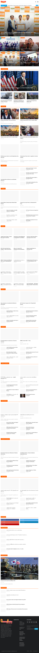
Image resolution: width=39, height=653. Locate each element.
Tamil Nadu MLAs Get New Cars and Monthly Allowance (8, 180)
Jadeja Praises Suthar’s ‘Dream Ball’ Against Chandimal (6, 237)
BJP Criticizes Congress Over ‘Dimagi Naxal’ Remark (28, 304)
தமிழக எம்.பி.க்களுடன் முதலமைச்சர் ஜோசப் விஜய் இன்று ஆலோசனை (12, 503)
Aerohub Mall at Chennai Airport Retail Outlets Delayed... (9, 203)
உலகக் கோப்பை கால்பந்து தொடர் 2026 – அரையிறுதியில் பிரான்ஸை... (6, 284)
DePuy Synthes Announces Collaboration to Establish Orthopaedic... (30, 428)
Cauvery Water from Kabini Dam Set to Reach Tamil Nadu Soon (32, 503)
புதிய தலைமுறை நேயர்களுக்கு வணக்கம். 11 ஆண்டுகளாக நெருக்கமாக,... (16, 534)
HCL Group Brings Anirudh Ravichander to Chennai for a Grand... (12, 471)
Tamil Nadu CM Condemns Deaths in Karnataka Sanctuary (31, 178)
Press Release (4, 400)
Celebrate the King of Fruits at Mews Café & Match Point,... (31, 466)
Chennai (3, 188)
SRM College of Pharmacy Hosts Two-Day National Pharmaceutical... (12, 428)
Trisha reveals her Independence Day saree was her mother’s (32, 183)
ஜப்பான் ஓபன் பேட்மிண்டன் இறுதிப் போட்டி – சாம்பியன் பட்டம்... (32, 272)
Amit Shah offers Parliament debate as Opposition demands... (32, 311)
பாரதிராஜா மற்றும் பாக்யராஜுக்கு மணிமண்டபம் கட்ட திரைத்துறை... (11, 508)
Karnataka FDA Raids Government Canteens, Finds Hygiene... (29, 138)
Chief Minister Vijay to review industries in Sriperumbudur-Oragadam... (32, 215)
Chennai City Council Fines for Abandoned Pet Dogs (28, 203)
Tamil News (4, 476)
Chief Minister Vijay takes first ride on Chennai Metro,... (32, 220)
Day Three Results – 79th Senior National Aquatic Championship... (32, 284)
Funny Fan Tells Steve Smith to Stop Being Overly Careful (32, 237)
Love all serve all (5, 363)
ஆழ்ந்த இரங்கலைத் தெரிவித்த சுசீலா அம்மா (27, 414)
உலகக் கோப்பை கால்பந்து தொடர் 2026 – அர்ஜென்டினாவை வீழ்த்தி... (6, 272)
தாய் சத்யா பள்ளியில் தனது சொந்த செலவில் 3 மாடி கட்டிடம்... (32, 385)
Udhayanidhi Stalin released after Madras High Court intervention (31, 321)
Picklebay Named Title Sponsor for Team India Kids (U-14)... (32, 261)
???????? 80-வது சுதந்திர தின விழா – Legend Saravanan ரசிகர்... (8, 378)
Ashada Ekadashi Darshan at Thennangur (30, 395)
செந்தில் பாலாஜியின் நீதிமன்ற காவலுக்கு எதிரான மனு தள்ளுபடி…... (15, 539)
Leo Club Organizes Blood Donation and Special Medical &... (12, 385)
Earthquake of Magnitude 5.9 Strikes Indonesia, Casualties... (19, 101)
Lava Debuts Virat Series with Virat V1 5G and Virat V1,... (31, 357)
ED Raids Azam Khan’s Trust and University (15, 5)
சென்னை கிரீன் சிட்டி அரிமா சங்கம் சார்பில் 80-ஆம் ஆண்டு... (28, 378)
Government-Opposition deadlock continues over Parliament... (31, 316)
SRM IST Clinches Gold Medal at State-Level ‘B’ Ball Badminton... (6, 261)
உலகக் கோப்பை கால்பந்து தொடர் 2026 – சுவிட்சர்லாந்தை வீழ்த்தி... (19, 284)
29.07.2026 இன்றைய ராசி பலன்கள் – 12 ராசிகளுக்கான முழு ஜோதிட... (12, 395)
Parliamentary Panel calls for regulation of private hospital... (29, 157)
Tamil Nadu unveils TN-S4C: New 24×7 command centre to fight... (32, 173)
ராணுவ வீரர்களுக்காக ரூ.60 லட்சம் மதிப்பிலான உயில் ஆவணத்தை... (31, 499)
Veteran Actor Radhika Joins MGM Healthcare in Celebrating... (11, 211)
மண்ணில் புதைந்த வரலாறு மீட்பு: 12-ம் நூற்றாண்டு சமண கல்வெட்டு (9, 491)
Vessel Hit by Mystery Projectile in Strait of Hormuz (6, 101)
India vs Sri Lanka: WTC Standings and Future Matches (19, 249)
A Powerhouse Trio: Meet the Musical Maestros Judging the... (31, 433)
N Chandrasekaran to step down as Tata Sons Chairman (9, 341)
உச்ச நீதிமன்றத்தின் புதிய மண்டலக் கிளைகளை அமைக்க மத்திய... (29, 491)
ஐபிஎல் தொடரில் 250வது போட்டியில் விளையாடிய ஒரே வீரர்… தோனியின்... (16, 544)
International (4, 68)
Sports (3, 226)
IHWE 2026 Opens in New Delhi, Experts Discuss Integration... (32, 423)
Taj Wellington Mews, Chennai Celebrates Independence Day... (27, 453)
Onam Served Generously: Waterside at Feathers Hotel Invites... (9, 453)
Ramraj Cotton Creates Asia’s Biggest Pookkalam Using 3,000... (12, 423)
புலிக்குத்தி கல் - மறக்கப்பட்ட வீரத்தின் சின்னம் (31, 508)
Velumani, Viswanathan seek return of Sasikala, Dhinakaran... (12, 321)
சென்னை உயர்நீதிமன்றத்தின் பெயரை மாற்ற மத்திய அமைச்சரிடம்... (12, 316)
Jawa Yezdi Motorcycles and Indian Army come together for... (12, 348)
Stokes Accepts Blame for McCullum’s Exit (31, 249)
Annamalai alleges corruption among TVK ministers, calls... (12, 311)
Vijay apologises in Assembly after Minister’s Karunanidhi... (8, 304)
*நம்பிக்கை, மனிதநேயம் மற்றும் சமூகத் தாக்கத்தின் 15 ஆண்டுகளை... (9, 415)
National (3, 106)
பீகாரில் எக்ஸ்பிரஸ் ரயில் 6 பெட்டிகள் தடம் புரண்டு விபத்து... (14, 530)
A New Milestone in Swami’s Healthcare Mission (12, 390)
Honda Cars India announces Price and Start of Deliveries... (32, 353)
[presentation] (0, 21)
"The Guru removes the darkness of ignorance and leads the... (31, 390)
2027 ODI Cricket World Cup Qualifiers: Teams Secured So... (6, 249)
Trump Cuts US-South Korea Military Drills (32, 101)
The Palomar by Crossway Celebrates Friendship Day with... (12, 466)
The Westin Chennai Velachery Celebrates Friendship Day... (30, 461)
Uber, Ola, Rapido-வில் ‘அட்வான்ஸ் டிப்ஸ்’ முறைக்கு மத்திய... (12, 499)
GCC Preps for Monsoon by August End (32, 210)
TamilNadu (4, 165)
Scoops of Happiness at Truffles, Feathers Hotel (31, 471)
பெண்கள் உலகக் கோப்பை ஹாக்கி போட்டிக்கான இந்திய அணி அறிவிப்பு (19, 272)
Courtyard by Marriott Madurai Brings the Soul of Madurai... (12, 461)
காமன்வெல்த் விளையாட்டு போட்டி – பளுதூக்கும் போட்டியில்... (19, 261)
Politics (3, 289)
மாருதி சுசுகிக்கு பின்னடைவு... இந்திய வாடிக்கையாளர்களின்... (31, 348)
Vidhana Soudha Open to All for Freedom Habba (28, 120)
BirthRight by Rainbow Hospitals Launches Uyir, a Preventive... (11, 433)
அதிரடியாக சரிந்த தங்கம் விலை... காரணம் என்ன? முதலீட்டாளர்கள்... (12, 357)
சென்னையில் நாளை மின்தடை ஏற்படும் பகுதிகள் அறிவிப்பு (11, 220)
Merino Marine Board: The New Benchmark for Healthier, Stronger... (12, 353)
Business (3, 326)
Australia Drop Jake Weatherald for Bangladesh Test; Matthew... (19, 237)
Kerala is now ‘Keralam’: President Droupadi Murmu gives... (31, 168)
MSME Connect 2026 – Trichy (25, 340)
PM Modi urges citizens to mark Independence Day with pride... (9, 157)
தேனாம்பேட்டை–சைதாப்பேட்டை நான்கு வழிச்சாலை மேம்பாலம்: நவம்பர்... (11, 215)
